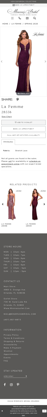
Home (5, 24)
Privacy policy (11, 335)
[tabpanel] (23, 61)
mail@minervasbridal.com (20, 314)
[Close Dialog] (2, 411)
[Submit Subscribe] (26, 376)
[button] (12, 18)
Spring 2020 (31, 24)
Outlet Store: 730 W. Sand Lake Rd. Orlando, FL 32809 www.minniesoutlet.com (17, 303)
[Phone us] (20, 18)
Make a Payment (12, 348)
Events (7, 358)
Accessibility (10, 345)
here (23, 415)
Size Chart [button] (7, 117)
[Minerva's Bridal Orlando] (23, 12)
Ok (44, 411)
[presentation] (11, 204)
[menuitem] (12, 18)
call (10, 161)
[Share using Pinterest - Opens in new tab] (17, 100)
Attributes (8, 142)
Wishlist (8, 351)
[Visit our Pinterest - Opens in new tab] (18, 385)
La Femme (16, 24)
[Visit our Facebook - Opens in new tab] (5, 385)
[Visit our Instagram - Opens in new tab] (11, 385)
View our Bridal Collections (23, 1)
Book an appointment (23, 129)
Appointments (11, 354)
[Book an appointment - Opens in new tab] (27, 18)
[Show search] (34, 18)
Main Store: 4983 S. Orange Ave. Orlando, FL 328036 (15, 290)
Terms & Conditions (14, 338)
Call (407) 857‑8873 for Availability (23, 135)
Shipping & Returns (14, 341)
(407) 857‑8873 (12, 320)
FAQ (6, 361)
